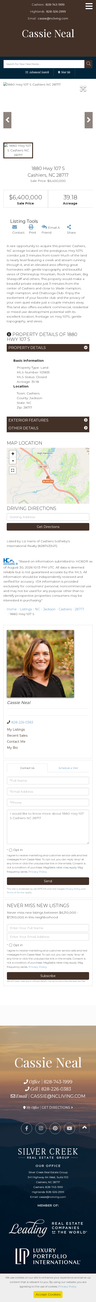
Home (12, 609)
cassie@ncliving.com (53, 18)
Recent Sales (17, 736)
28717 (79, 609)
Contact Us (27, 768)
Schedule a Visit (68, 768)
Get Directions (48, 527)
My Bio (12, 748)
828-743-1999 (55, 4)
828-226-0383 (22, 722)
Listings (26, 609)
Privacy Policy (38, 871)
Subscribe (48, 976)
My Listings (16, 729)
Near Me (65, 72)
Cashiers (65, 609)
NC (37, 609)
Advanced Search (39, 72)
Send (48, 881)
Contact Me (16, 742)
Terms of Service (16, 892)
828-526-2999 (56, 11)
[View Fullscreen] (12, 470)
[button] (88, 64)
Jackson (49, 609)
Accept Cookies (48, 1294)
